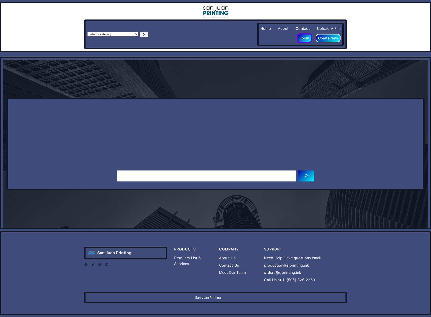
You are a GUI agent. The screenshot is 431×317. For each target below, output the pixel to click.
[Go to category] (144, 34)
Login (304, 38)
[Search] (306, 175)
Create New (328, 38)
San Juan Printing (114, 252)
